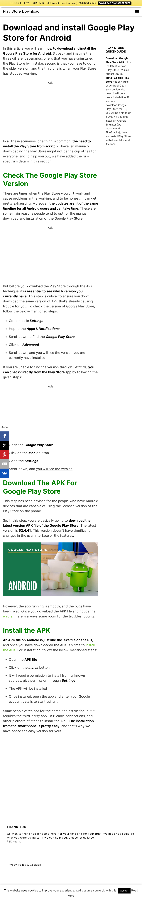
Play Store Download (21, 11)
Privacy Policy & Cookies (24, 864)
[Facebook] (4, 436)
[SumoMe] (4, 473)
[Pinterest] (4, 454)
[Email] (4, 464)
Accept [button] (124, 890)
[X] (4, 445)
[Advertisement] (50, 111)
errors (7, 616)
